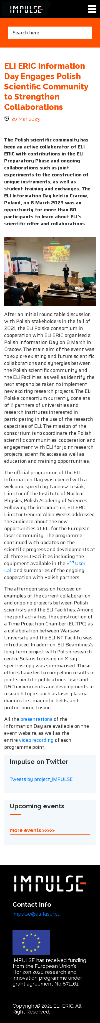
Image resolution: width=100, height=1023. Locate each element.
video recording (36, 740)
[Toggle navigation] (92, 9)
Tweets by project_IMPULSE (41, 779)
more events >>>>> (32, 830)
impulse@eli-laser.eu (36, 914)
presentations (36, 719)
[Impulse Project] (27, 9)
